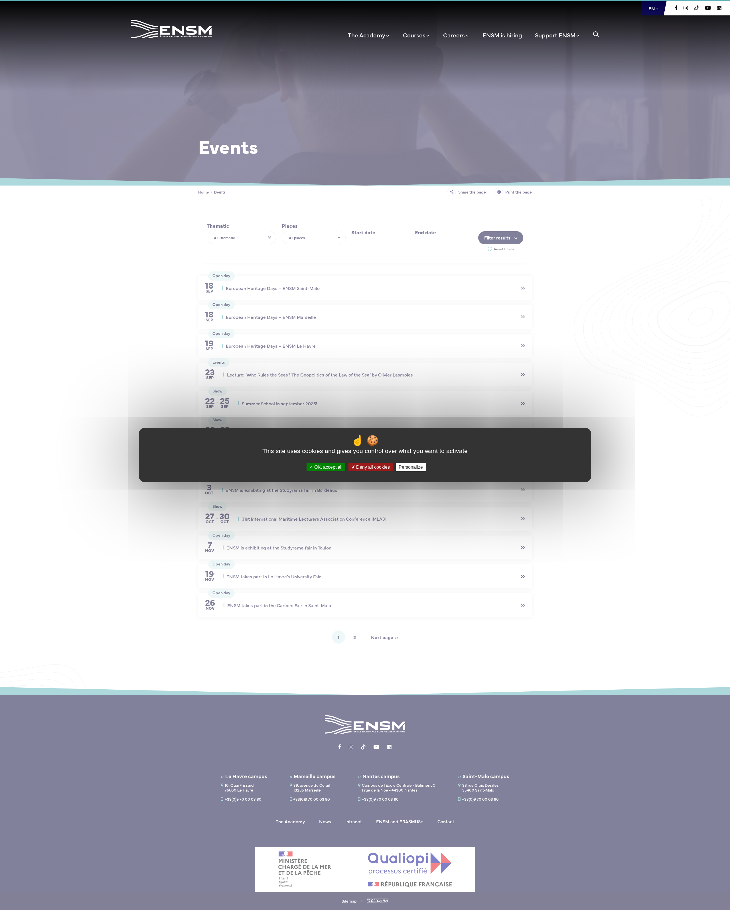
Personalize (411, 467)
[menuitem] (369, 35)
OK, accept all (327, 467)
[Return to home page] (171, 36)
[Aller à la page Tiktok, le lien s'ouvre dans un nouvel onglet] (696, 8)
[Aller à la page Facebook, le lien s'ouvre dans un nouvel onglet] (676, 8)
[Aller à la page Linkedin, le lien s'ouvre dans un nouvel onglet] (719, 8)
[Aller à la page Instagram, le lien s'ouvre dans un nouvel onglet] (686, 8)
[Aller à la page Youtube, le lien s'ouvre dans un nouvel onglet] (708, 8)
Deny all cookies (372, 467)
